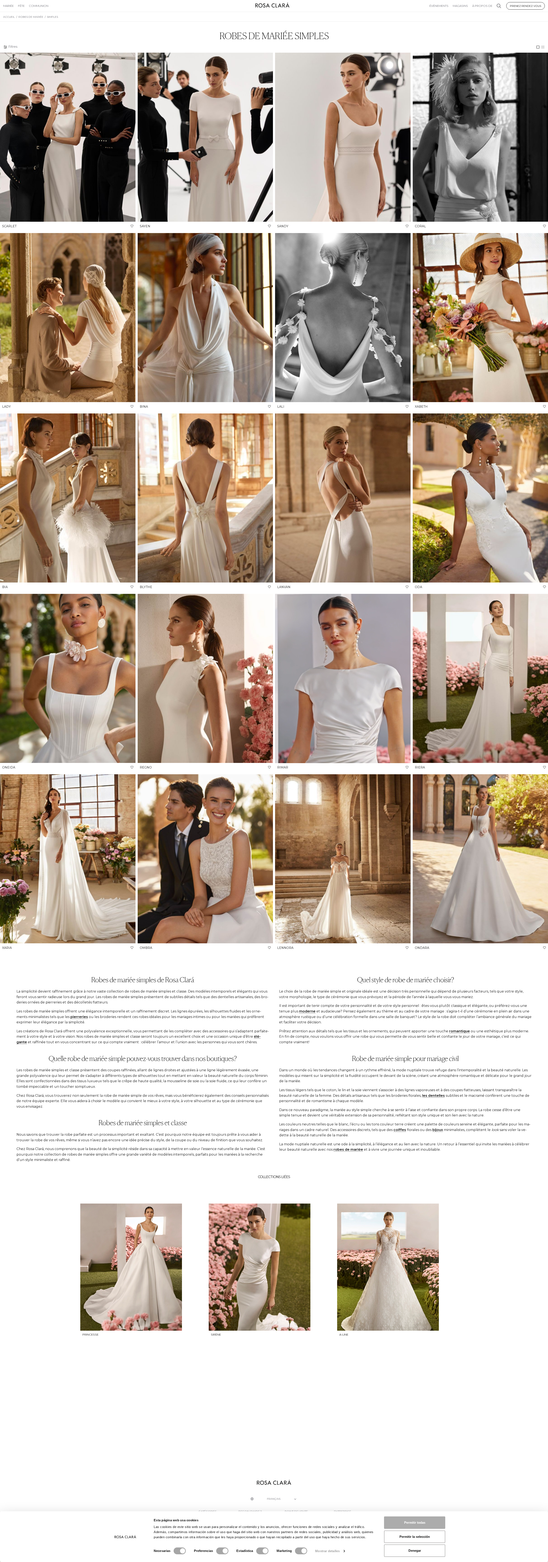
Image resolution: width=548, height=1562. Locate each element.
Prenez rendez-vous (525, 5)
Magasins (460, 5)
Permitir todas (414, 1522)
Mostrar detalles (327, 1551)
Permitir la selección (414, 1536)
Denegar (414, 1550)
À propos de (482, 5)
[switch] (222, 1550)
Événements (438, 5)
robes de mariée (348, 1149)
